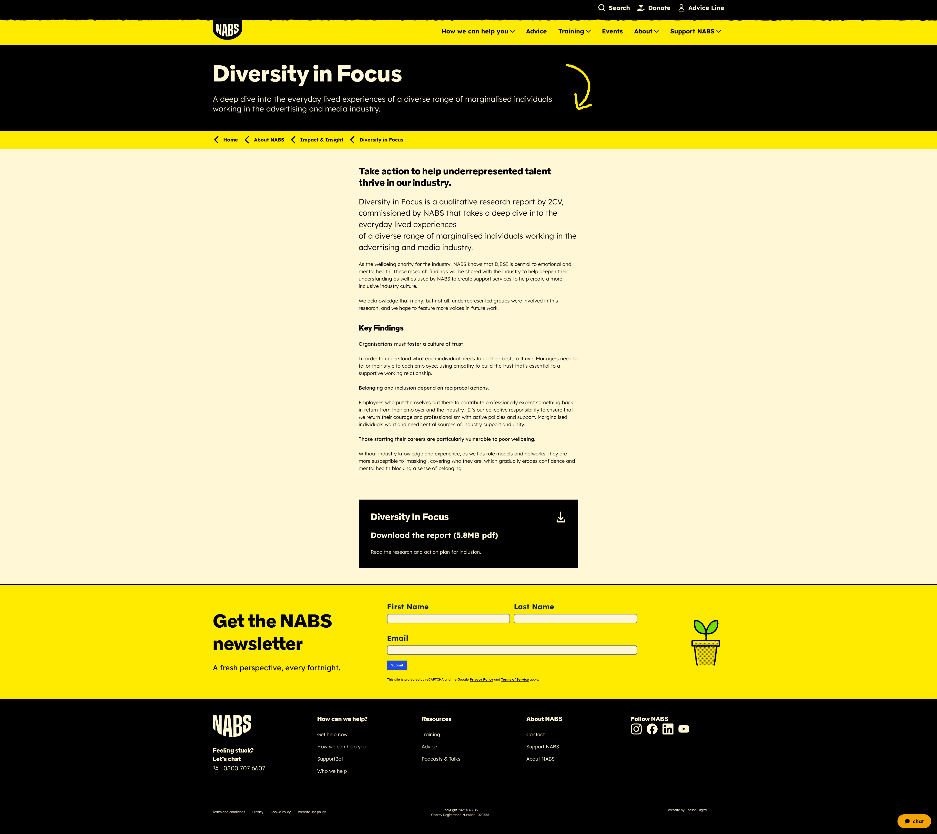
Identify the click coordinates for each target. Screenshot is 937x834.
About (643, 31)
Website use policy (312, 812)
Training (571, 31)
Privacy (257, 812)
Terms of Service (515, 679)
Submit (397, 665)
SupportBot (330, 759)
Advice (536, 31)
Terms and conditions (229, 812)
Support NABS (692, 31)
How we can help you (475, 31)
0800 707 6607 (244, 768)
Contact (535, 734)
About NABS (540, 759)
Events (612, 31)
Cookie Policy (281, 812)
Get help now (332, 734)
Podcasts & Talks (441, 759)
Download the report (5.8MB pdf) (434, 535)
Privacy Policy (481, 679)
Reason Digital (696, 810)
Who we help (332, 771)
